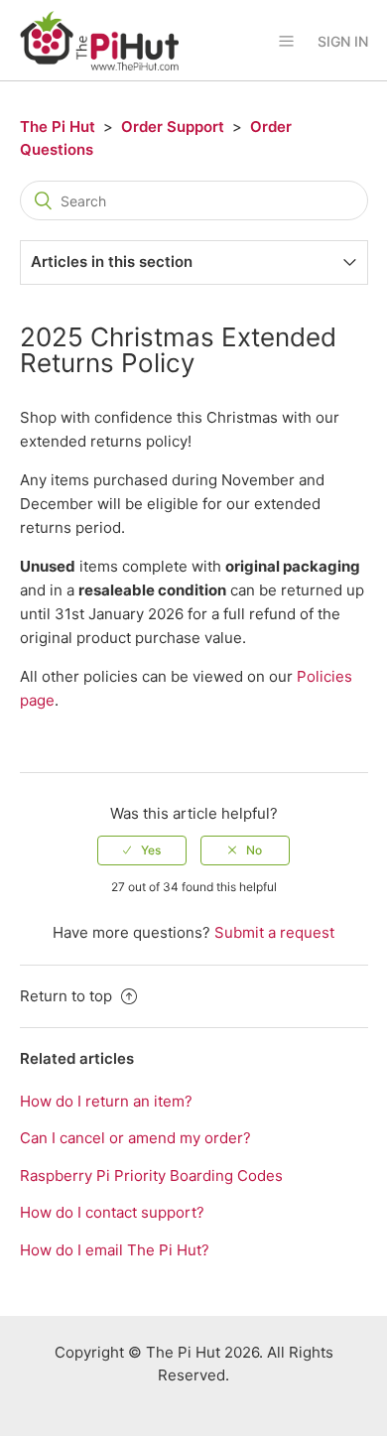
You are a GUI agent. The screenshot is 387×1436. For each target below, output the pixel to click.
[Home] (99, 39)
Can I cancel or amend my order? (135, 1137)
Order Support (172, 126)
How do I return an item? (106, 1101)
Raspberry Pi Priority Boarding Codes (151, 1175)
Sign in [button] (343, 41)
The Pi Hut (57, 126)
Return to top (68, 995)
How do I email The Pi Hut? (114, 1249)
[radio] (142, 850)
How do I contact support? (112, 1212)
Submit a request (274, 932)
